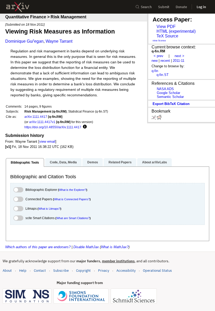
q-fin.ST (163, 75)
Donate (181, 7)
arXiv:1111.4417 (35, 116)
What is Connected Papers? (72, 199)
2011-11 (178, 61)
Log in (201, 7)
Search (146, 7)
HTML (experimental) (176, 31)
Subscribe (61, 270)
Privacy (103, 270)
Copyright (83, 270)
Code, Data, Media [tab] (63, 162)
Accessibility (126, 270)
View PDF (166, 26)
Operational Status (157, 270)
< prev (158, 56)
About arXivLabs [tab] (154, 162)
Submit (163, 7)
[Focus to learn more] (84, 127)
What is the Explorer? (72, 189)
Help (22, 270)
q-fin (155, 71)
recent (165, 61)
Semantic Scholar (170, 97)
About (7, 270)
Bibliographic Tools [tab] (25, 162)
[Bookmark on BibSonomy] (154, 118)
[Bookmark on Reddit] (159, 118)
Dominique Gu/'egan (24, 41)
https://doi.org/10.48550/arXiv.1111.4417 (52, 127)
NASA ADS (165, 89)
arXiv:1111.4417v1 (42, 122)
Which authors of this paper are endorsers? (38, 247)
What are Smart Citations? (73, 218)
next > (179, 56)
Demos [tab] (92, 162)
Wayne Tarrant (59, 41)
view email (47, 141)
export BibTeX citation (171, 104)
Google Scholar (168, 93)
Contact (40, 270)
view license (159, 40)
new (155, 61)
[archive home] (17, 7)
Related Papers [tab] (120, 162)
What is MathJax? (114, 247)
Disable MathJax (86, 247)
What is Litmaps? (49, 208)
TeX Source (167, 36)
